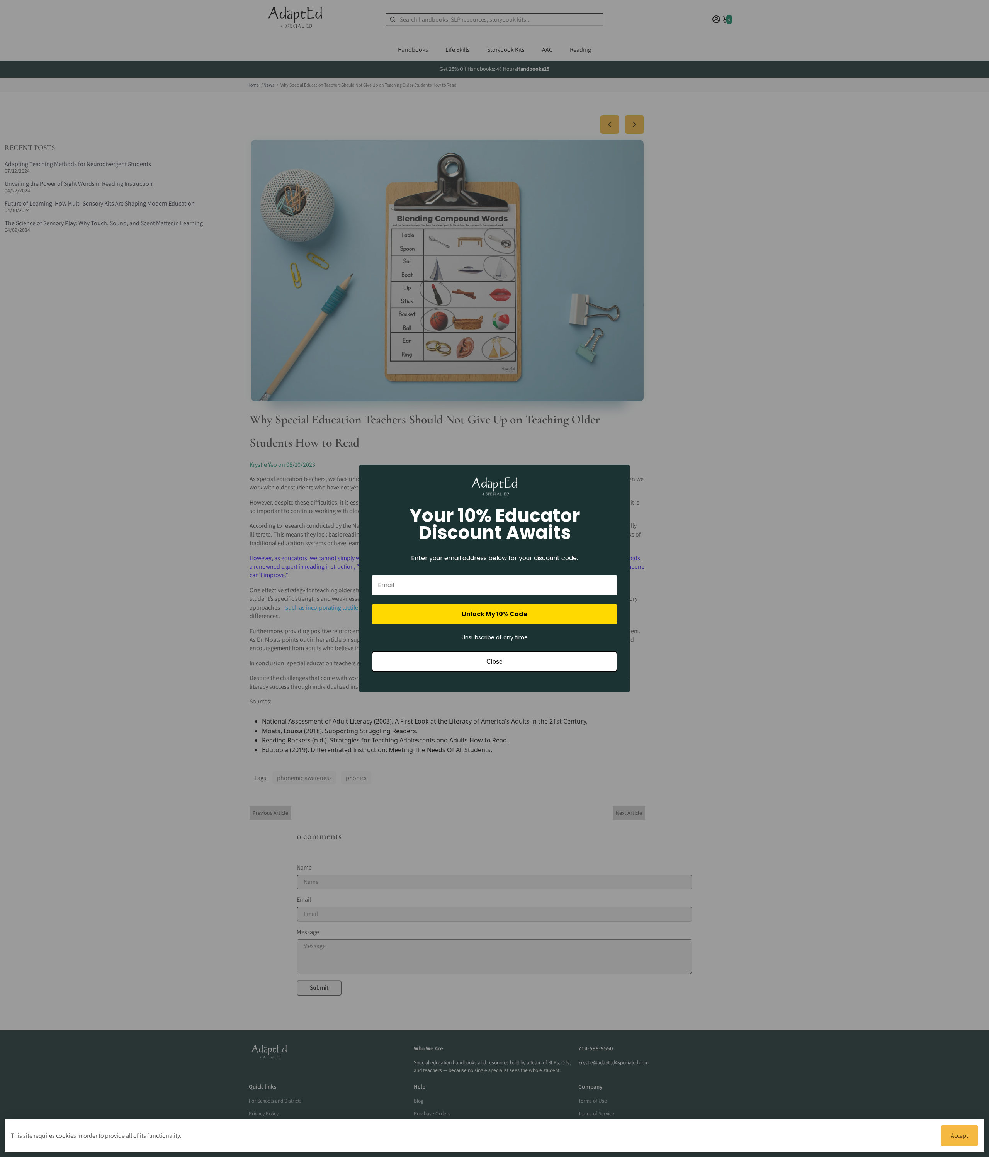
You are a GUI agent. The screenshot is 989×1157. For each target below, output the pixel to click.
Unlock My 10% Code (494, 614)
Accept (959, 1136)
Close (494, 661)
